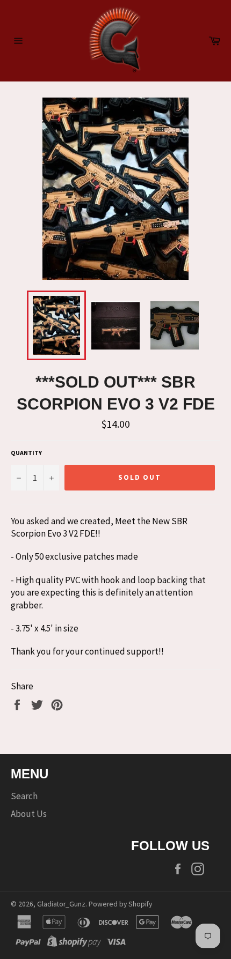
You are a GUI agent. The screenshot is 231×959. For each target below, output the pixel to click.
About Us (29, 814)
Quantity (26, 453)
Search (24, 796)
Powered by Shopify (120, 904)
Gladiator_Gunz (61, 904)
